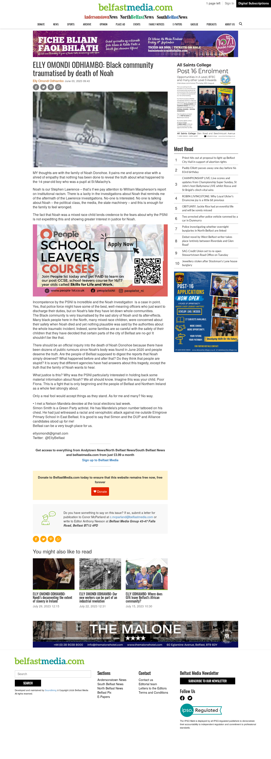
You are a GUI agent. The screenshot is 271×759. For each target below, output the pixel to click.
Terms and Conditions (153, 692)
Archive (87, 24)
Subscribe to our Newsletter (207, 680)
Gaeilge (194, 24)
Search (28, 683)
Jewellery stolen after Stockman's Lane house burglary (209, 263)
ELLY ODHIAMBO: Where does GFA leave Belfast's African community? (144, 597)
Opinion (103, 24)
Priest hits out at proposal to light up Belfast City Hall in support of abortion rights (208, 159)
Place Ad (120, 24)
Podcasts (212, 24)
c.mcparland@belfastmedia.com (131, 517)
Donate (41, 24)
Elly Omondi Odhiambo (48, 81)
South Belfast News (110, 684)
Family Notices (156, 24)
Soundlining (51, 690)
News (56, 24)
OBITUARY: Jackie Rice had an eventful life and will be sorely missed (208, 208)
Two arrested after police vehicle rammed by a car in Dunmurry (210, 218)
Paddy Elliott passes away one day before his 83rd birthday (209, 170)
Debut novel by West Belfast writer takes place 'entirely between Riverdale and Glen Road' (208, 240)
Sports (71, 24)
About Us (230, 24)
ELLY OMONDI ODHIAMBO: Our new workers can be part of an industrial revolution (98, 597)
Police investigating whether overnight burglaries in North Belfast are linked (205, 228)
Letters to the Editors (153, 688)
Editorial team (148, 684)
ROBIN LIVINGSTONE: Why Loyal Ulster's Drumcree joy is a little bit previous (208, 198)
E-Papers (177, 24)
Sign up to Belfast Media (100, 460)
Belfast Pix (104, 692)
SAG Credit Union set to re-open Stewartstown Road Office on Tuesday (205, 253)
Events (136, 24)
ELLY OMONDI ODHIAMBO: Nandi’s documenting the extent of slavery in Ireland (52, 597)
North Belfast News (110, 688)
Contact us (146, 680)
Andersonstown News (111, 680)
